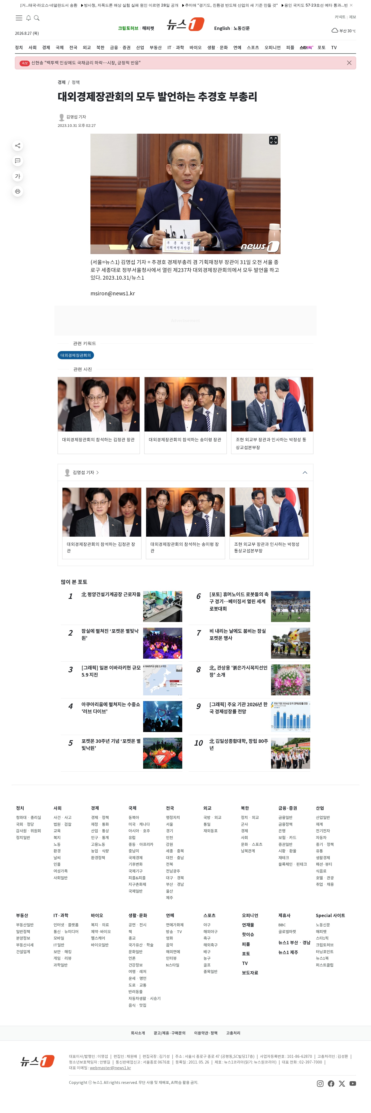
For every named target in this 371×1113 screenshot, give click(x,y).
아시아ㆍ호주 (139, 831)
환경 (57, 851)
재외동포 (210, 831)
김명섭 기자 (76, 117)
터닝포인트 (325, 951)
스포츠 (209, 915)
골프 (206, 965)
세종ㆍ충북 (175, 851)
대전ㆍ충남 (175, 857)
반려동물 (135, 991)
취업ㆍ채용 (325, 884)
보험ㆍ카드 (287, 837)
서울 (169, 824)
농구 (206, 958)
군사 (244, 824)
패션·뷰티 (324, 864)
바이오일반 (100, 945)
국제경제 (135, 857)
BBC (282, 925)
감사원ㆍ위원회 (28, 831)
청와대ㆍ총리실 (28, 817)
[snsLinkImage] (320, 1083)
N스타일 (172, 965)
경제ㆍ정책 (100, 817)
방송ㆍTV (174, 931)
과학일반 (61, 965)
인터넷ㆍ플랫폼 (66, 925)
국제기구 (135, 871)
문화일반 (135, 951)
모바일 (59, 938)
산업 (320, 808)
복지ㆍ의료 (100, 925)
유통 (319, 851)
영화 (169, 938)
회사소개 (138, 1033)
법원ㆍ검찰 (62, 824)
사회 (58, 808)
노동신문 (242, 28)
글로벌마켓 (287, 931)
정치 (20, 808)
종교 (132, 938)
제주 (169, 897)
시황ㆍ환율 (287, 851)
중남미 (133, 851)
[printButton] (17, 191)
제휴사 (284, 915)
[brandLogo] (185, 24)
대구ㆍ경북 (175, 878)
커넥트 (340, 17)
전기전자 (323, 831)
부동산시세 (25, 945)
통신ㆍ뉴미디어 (66, 931)
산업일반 (323, 817)
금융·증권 (287, 808)
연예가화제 (175, 925)
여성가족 (61, 871)
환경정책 (98, 857)
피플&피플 (137, 878)
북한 (245, 808)
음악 (169, 945)
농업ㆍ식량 (100, 851)
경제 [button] (62, 82)
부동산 (22, 915)
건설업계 (23, 951)
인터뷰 (171, 958)
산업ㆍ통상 (100, 831)
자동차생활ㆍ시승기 (144, 998)
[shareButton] (17, 145)
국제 (132, 808)
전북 (169, 864)
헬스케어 (98, 938)
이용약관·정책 (206, 1033)
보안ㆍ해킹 (62, 951)
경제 (95, 808)
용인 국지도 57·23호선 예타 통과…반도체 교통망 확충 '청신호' (315, 5)
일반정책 (23, 931)
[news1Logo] (37, 1061)
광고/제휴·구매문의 (170, 1033)
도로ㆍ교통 (137, 985)
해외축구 (210, 945)
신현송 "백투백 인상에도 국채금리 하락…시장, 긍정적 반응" (81, 62)
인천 (169, 837)
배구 (206, 951)
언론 (132, 958)
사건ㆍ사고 (62, 817)
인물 (57, 864)
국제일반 (135, 891)
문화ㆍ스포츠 (251, 844)
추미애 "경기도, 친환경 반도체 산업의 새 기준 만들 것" (209, 5)
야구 (206, 925)
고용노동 (98, 844)
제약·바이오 (101, 931)
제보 (352, 17)
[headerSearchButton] (36, 17)
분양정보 (23, 938)
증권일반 (285, 844)
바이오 (97, 915)
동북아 (133, 817)
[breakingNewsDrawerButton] (28, 17)
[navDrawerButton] (19, 17)
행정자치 (173, 817)
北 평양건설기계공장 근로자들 (111, 594)
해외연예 (173, 951)
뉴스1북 (322, 958)
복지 (57, 837)
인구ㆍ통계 (100, 837)
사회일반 (61, 878)
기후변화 (135, 864)
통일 (206, 824)
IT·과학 (61, 915)
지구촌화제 (137, 884)
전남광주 (173, 871)
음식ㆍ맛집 (137, 1005)
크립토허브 (128, 28)
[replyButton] (17, 160)
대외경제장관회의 (76, 355)
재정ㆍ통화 (100, 824)
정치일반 (23, 837)
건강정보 (135, 965)
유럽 (132, 837)
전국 (170, 808)
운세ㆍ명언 (137, 978)
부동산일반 (25, 925)
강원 (169, 844)
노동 (57, 844)
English (222, 28)
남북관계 (248, 851)
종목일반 (210, 971)
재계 (319, 824)
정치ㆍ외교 (250, 817)
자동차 (321, 837)
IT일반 (59, 945)
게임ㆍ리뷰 (62, 958)
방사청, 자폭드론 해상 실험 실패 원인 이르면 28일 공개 (109, 5)
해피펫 (148, 28)
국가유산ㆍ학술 (140, 945)
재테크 (283, 857)
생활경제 (323, 857)
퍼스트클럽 (325, 965)
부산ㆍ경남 (175, 884)
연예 (170, 915)
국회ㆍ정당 (25, 824)
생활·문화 (137, 915)
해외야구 (210, 931)
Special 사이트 (330, 915)
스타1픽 (322, 938)
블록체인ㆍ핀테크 (292, 864)
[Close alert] (349, 62)
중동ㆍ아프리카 (140, 844)
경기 (169, 831)
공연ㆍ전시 (137, 925)
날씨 (57, 857)
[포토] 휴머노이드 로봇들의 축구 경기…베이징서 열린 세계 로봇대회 (239, 601)
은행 (281, 831)
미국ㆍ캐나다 (139, 824)
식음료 (321, 871)
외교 (207, 808)
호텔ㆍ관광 (325, 878)
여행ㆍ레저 (137, 971)
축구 (206, 938)
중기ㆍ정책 (325, 844)
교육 (57, 831)
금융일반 (285, 817)
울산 (169, 891)
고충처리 (233, 1033)
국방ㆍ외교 (212, 817)
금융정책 (285, 824)
